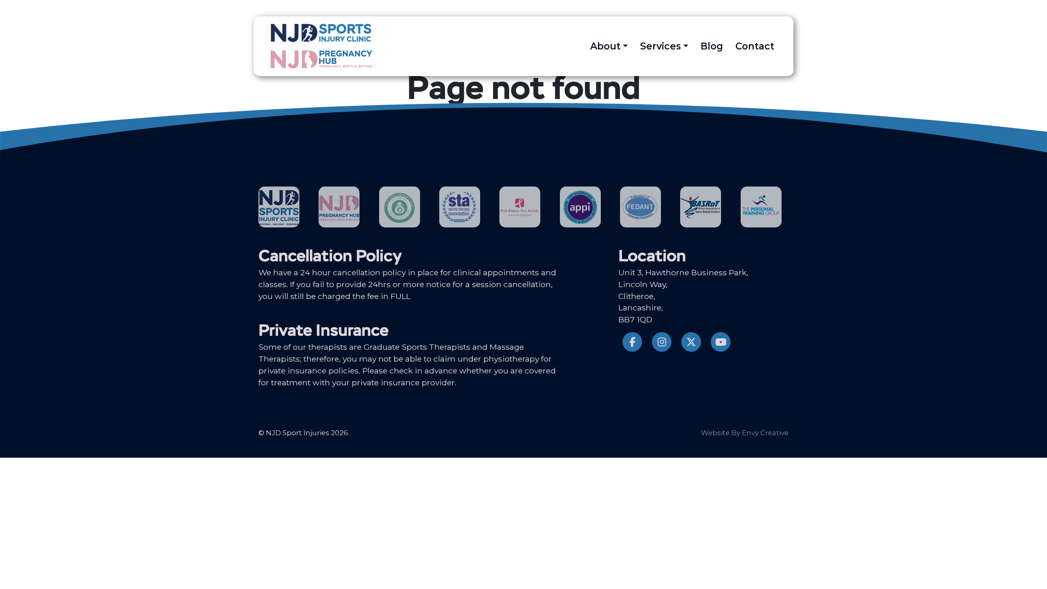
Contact (754, 46)
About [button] (605, 46)
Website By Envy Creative (745, 433)
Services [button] (660, 46)
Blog (712, 46)
